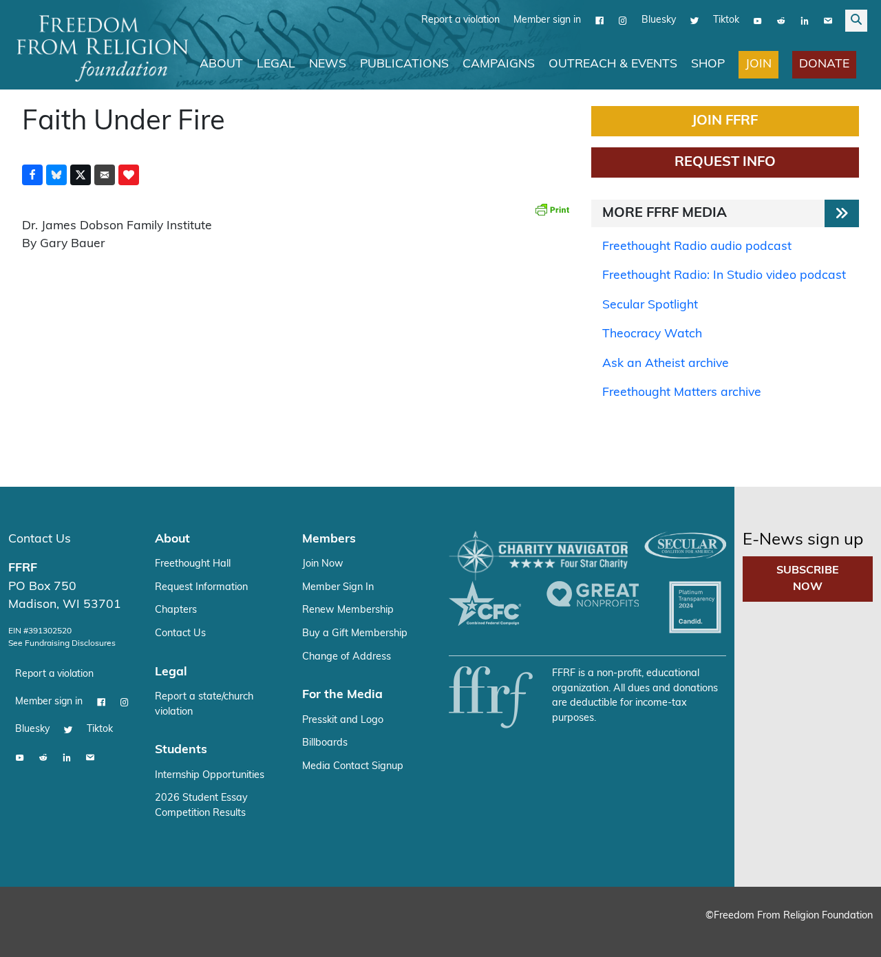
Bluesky (658, 20)
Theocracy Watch (652, 334)
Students (181, 750)
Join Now (322, 564)
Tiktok (726, 20)
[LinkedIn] (804, 20)
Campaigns (499, 64)
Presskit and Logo (342, 720)
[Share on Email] (104, 175)
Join (758, 64)
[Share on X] (80, 175)
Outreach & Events (613, 64)
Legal (276, 64)
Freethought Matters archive (681, 393)
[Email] (828, 20)
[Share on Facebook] (32, 175)
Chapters (176, 610)
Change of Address (346, 657)
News (327, 64)
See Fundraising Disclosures (62, 644)
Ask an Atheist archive (665, 364)
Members (329, 539)
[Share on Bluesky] (56, 175)
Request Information (201, 587)
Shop (708, 64)
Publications (404, 64)
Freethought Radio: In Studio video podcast (724, 276)
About (221, 64)
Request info (725, 162)
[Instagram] (623, 20)
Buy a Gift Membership (354, 634)
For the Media (342, 695)
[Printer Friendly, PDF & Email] (552, 209)
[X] (694, 20)
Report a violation (460, 20)
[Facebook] (599, 20)
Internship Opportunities (209, 775)
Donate (824, 64)
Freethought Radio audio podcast (697, 247)
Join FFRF (725, 121)
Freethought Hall (193, 564)
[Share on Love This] (128, 175)
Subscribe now (807, 579)
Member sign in (547, 20)
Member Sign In (338, 587)
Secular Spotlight (650, 305)
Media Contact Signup (352, 766)
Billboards (325, 743)
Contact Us (39, 539)
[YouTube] (757, 20)
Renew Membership (348, 610)
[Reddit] (781, 20)
